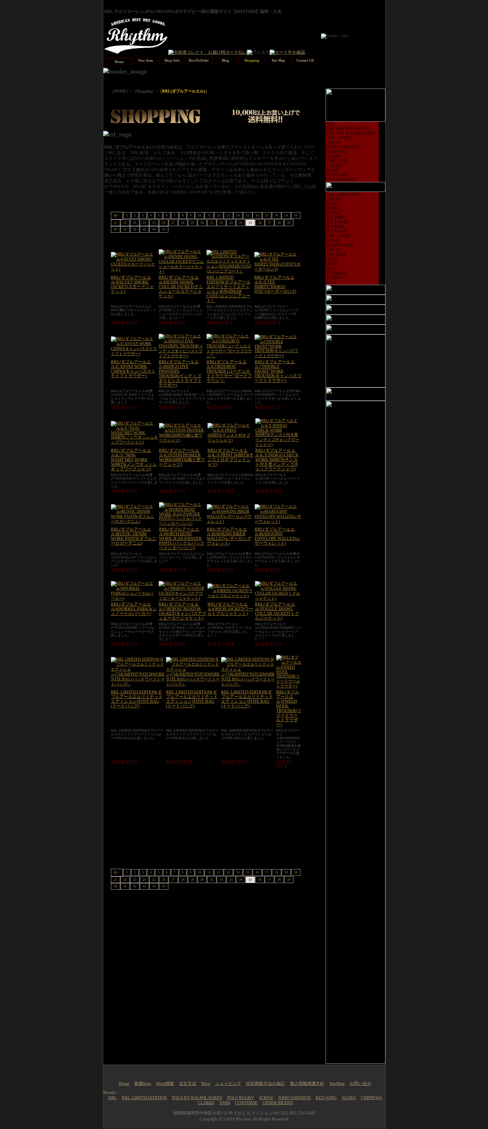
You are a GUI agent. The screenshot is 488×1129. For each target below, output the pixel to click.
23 (134, 222)
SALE (332, 282)
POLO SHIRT (338, 236)
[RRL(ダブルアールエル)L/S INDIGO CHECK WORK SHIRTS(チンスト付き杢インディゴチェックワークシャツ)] (278, 444)
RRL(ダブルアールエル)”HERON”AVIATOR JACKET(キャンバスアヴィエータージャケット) (182, 611)
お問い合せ (360, 1083)
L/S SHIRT (336, 217)
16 (257, 215)
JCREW (333, 143)
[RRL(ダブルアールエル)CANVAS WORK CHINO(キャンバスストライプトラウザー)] (134, 354)
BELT (332, 264)
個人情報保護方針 (307, 1083)
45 (163, 229)
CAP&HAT (336, 273)
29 (192, 222)
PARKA (334, 208)
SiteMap (337, 1083)
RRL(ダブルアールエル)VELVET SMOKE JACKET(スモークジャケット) (132, 284)
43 (144, 229)
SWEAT (334, 213)
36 (260, 222)
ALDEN (334, 156)
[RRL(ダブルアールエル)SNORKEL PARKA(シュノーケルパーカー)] (134, 598)
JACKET (334, 199)
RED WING (337, 152)
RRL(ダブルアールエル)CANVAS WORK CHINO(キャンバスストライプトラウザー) (133, 369)
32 (221, 222)
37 (269, 222)
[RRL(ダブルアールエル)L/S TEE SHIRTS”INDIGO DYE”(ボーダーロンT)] (277, 269)
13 (228, 215)
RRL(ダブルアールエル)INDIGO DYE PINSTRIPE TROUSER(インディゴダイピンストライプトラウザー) (180, 373)
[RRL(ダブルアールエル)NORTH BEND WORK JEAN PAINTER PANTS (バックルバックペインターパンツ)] (182, 523)
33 (231, 222)
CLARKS (335, 166)
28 (183, 222)
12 (218, 215)
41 (125, 229)
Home (124, 1083)
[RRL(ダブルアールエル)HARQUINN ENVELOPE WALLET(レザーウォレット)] (278, 521)
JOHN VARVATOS (343, 147)
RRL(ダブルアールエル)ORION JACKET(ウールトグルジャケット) (230, 609)
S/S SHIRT (336, 227)
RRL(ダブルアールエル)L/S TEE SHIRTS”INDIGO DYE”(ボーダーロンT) (275, 284)
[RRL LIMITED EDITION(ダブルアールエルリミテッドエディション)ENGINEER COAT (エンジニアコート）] (229, 271)
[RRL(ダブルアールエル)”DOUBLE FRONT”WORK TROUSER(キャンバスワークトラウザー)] (278, 356)
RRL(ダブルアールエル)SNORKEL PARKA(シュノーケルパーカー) (134, 609)
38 (279, 222)
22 (125, 222)
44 (154, 229)
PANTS (333, 241)
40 (115, 229)
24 (144, 222)
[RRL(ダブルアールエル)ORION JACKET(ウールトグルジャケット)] (230, 596)
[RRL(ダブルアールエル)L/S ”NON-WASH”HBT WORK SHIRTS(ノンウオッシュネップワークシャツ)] (134, 442)
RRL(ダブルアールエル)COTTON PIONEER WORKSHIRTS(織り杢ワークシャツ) (182, 457)
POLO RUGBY (340, 138)
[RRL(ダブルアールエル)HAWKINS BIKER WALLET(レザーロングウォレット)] (230, 521)
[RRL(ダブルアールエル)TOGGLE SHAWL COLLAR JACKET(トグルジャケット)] (278, 598)
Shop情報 (165, 1083)
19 (286, 215)
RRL (331, 124)
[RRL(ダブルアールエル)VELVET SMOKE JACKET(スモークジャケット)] (134, 269)
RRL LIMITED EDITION (348, 129)
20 (295, 215)
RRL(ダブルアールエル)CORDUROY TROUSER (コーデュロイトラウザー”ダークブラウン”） (229, 371)
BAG (331, 268)
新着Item (142, 1083)
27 (173, 222)
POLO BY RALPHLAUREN (351, 133)
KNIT (332, 204)
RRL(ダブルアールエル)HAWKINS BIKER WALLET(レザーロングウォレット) (229, 536)
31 (211, 222)
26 (163, 222)
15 (247, 215)
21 (115, 222)
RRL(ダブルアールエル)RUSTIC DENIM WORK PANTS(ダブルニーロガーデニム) (133, 536)
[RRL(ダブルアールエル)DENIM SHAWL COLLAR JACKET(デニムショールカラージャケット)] (182, 271)
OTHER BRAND (341, 180)
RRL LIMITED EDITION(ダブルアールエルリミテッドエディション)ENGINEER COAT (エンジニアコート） (228, 289)
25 (154, 222)
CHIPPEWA (337, 161)
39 (288, 222)
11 (209, 215)
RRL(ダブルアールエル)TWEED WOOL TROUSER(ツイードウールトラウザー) (288, 708)
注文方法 (187, 1083)
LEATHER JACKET (344, 194)
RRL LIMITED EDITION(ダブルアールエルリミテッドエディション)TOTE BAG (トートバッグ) (137, 699)
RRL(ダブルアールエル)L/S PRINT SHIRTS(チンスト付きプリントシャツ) (230, 457)
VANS (332, 170)
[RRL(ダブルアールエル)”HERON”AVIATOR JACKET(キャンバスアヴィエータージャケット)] (182, 598)
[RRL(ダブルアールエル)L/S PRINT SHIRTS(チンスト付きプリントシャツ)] (230, 440)
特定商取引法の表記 (265, 1083)
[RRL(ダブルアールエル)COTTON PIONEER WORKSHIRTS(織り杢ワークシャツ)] (182, 440)
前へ (117, 215)
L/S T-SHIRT (338, 222)
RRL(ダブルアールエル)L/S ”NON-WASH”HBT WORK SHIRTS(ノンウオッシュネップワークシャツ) (134, 459)
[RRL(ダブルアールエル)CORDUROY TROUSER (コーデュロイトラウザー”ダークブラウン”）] (229, 356)
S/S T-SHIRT (338, 231)
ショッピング (228, 1083)
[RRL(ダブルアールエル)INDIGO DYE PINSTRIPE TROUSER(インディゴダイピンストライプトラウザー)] (182, 356)
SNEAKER (336, 255)
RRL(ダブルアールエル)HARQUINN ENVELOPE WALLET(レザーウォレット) (277, 536)
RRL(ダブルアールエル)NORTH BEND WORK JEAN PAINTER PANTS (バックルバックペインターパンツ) (181, 538)
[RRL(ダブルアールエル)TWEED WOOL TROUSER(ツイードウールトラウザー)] (288, 686)
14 (238, 215)
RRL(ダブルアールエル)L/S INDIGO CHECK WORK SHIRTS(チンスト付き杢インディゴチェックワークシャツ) (276, 459)
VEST (332, 259)
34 (240, 222)
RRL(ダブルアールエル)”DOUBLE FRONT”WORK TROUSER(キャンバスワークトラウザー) (278, 371)
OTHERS (335, 278)
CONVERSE (338, 175)
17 (267, 215)
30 (202, 222)
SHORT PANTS (340, 245)
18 (276, 215)
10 (199, 215)
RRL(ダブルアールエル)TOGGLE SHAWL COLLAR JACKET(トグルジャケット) (277, 611)
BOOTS (334, 250)
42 (134, 229)
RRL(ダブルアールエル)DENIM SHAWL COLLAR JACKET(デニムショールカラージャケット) (181, 286)
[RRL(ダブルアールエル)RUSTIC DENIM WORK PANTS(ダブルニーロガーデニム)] (134, 521)
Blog (205, 1083)
